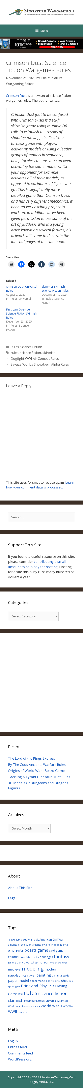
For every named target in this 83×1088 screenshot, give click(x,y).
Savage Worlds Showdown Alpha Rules (40, 364)
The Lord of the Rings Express (31, 758)
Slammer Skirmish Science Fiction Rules (55, 288)
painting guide (61, 975)
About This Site (20, 887)
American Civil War (51, 939)
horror (43, 962)
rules (14, 352)
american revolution (19, 944)
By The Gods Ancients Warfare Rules (37, 764)
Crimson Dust (16, 95)
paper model (18, 980)
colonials (25, 957)
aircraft (34, 939)
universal (51, 1000)
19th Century (23, 939)
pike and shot (58, 981)
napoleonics (17, 975)
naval (31, 975)
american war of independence (50, 944)
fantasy (61, 956)
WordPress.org (20, 1059)
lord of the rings (58, 962)
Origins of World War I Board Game (36, 770)
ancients (16, 950)
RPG (20, 994)
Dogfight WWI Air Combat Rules (35, 358)
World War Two (54, 1005)
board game (36, 950)
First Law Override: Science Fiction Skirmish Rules (21, 313)
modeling (33, 968)
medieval (14, 969)
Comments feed (20, 1053)
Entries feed (17, 1047)
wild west (62, 1000)
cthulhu (35, 957)
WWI (71, 1006)
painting (43, 975)
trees (41, 1000)
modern (51, 969)
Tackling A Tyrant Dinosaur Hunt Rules (39, 776)
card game (56, 950)
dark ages (46, 957)
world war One (32, 1006)
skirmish (49, 352)
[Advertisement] (41, 682)
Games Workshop (27, 962)
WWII (12, 1011)
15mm (11, 939)
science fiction (30, 352)
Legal (12, 898)
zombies (22, 1012)
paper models (38, 981)
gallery (12, 962)
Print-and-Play (34, 985)
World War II (15, 1006)
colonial (13, 957)
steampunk (30, 1000)
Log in (13, 1041)
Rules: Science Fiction (26, 347)
